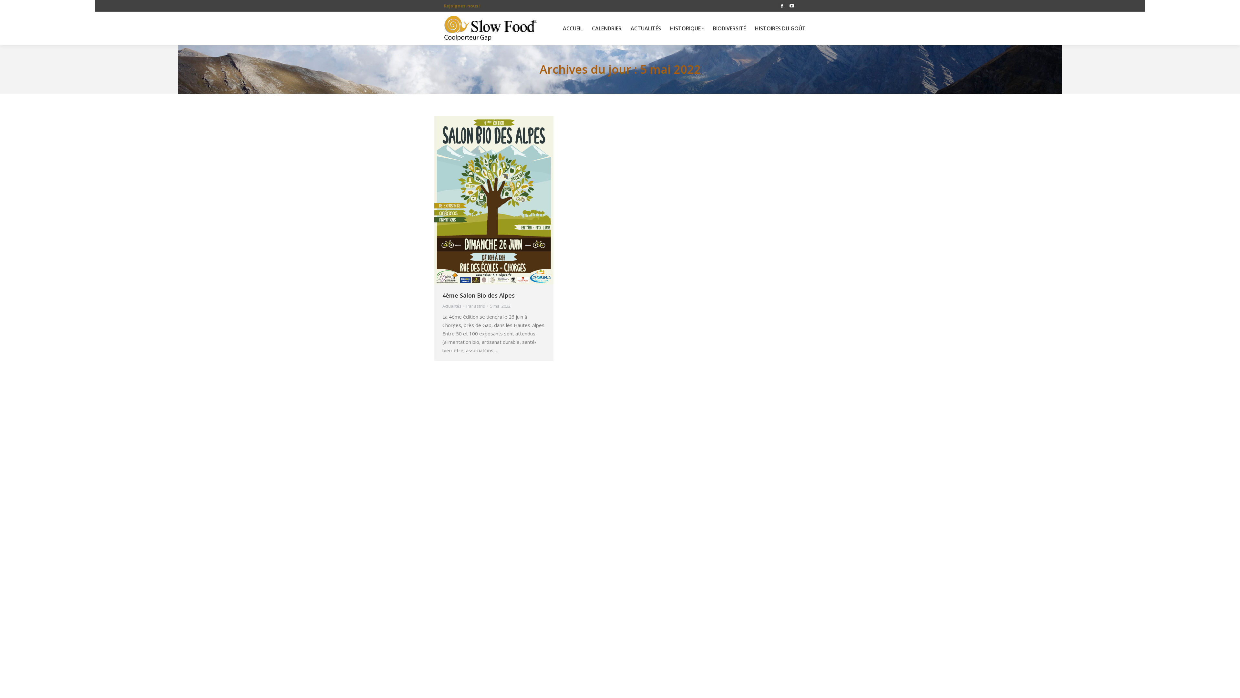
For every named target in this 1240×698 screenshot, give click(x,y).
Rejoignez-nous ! (462, 6)
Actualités (451, 306)
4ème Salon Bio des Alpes (478, 295)
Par (475, 306)
